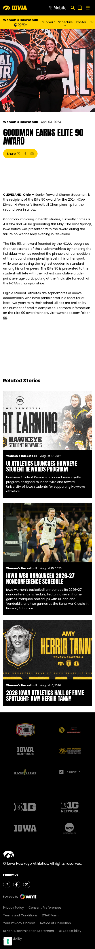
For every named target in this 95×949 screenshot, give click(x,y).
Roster (81, 22)
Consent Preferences (44, 907)
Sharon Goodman (73, 194)
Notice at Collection (55, 923)
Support (48, 22)
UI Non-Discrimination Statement (28, 931)
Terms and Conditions (20, 915)
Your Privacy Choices (19, 923)
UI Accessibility (70, 931)
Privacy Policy (13, 907)
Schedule (65, 22)
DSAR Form (50, 915)
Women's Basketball (20, 122)
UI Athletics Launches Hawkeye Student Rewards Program (41, 466)
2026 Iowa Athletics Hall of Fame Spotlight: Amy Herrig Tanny (45, 695)
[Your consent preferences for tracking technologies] (8, 941)
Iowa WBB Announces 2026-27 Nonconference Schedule (40, 578)
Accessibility (12, 938)
